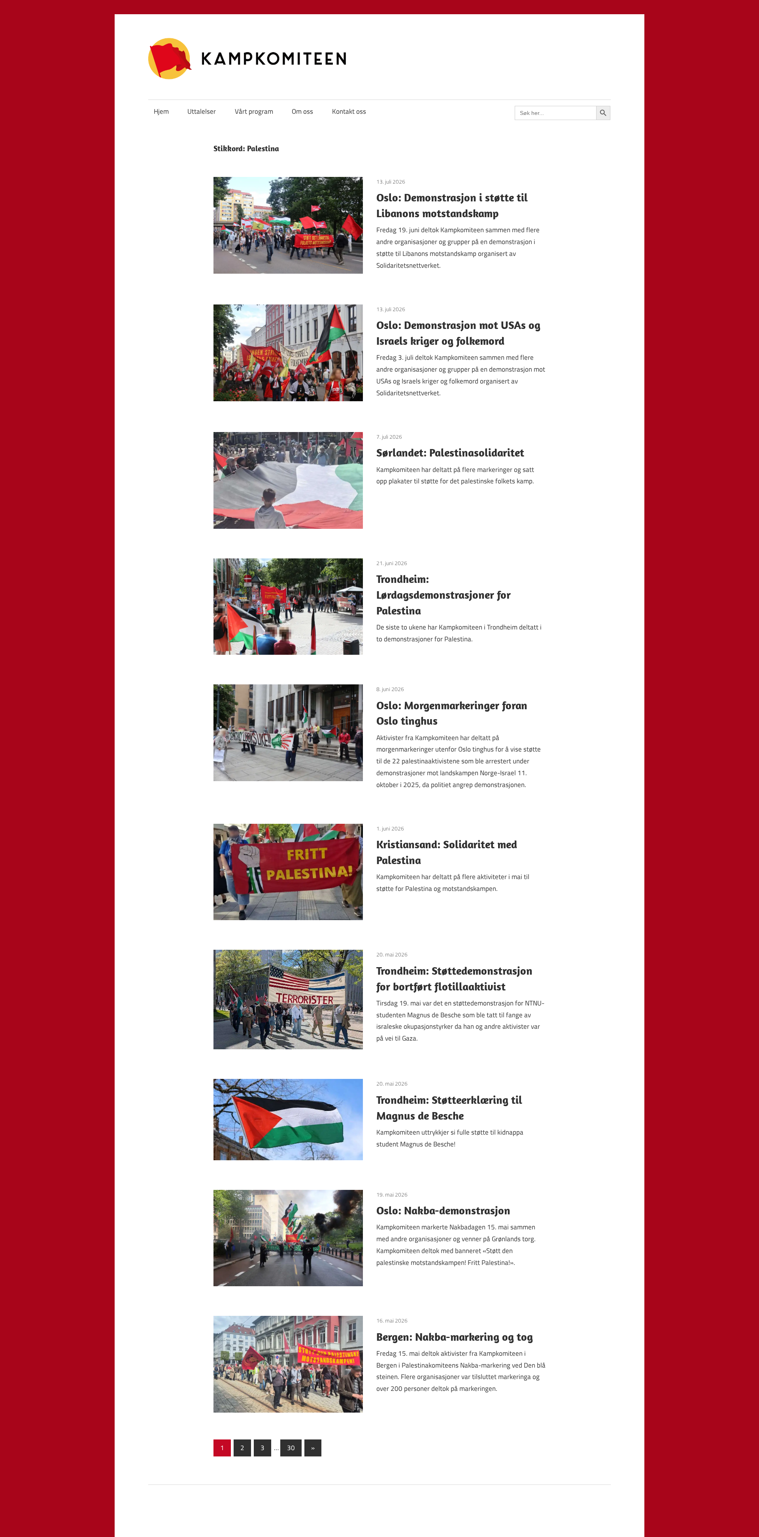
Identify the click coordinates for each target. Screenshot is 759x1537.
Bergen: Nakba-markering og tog (454, 1336)
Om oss (302, 111)
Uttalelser (201, 111)
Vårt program (254, 111)
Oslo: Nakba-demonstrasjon (443, 1210)
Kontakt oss (349, 111)
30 (291, 1448)
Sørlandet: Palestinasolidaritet (450, 452)
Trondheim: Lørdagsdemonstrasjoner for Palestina (443, 594)
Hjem (161, 111)
